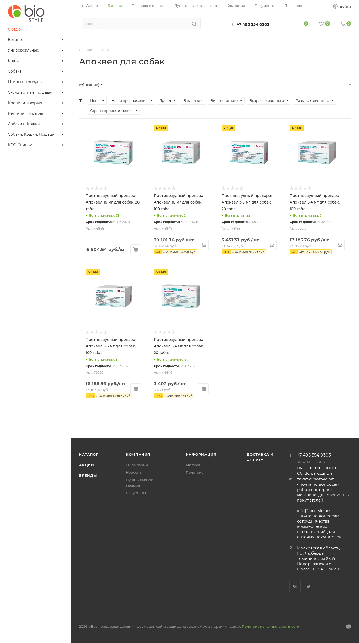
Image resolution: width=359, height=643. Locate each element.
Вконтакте (295, 586)
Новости (133, 472)
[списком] (341, 84)
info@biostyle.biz (313, 510)
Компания (138, 454)
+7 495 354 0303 (253, 24)
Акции (86, 465)
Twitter (308, 586)
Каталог (88, 454)
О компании (137, 465)
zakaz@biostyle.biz (315, 479)
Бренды (88, 475)
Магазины (195, 465)
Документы (136, 492)
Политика (194, 472)
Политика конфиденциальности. (271, 626)
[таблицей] (349, 84)
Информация (201, 454)
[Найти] (194, 23)
